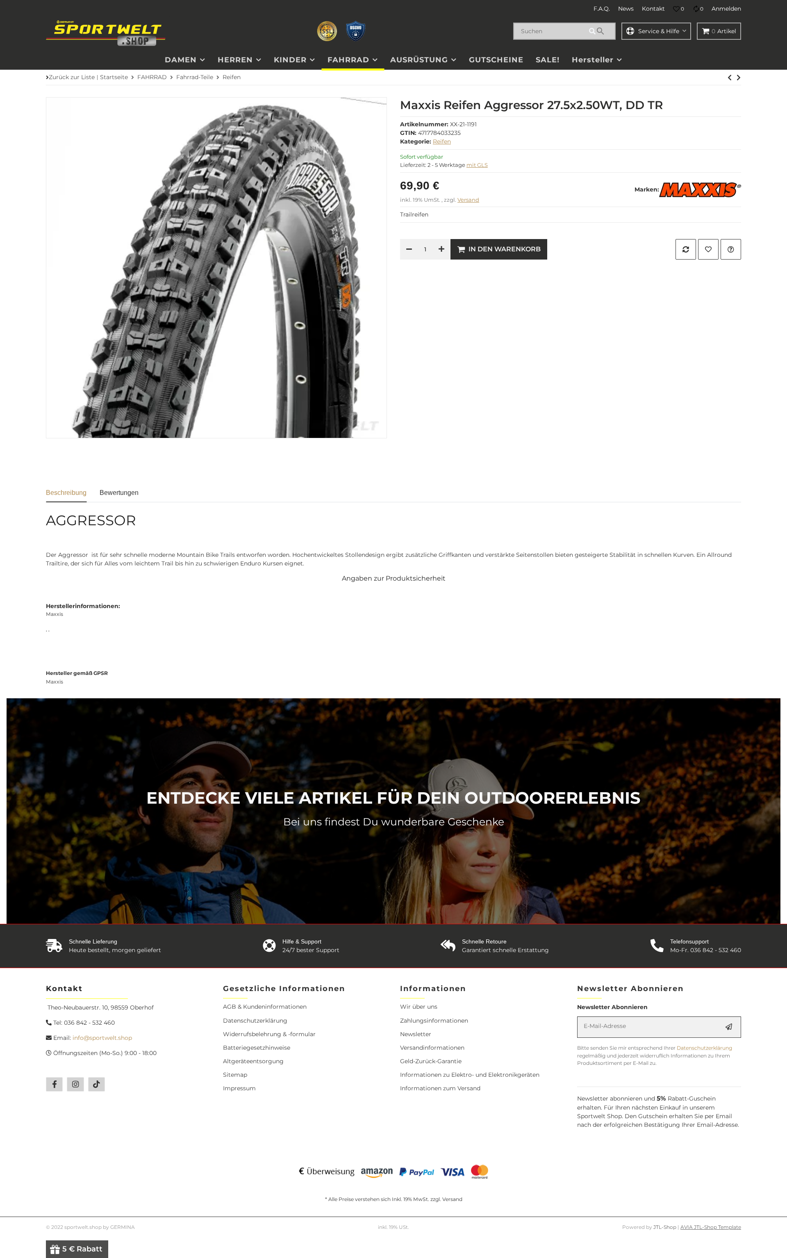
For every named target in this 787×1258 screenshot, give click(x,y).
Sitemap (235, 1074)
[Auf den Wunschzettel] (708, 249)
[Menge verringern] (409, 249)
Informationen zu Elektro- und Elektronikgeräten (469, 1074)
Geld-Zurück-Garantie (431, 1061)
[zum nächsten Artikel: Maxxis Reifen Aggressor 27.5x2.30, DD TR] (729, 77)
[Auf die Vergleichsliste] (686, 249)
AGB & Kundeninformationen (265, 1006)
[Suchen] (601, 31)
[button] (678, 9)
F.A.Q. (602, 8)
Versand (468, 199)
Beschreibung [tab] (66, 492)
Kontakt (653, 8)
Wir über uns (418, 1006)
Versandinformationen (432, 1047)
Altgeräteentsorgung (253, 1061)
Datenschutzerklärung (255, 1020)
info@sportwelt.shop (102, 1037)
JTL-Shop (665, 1227)
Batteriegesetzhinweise (256, 1047)
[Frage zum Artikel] (731, 249)
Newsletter (415, 1034)
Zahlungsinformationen (434, 1020)
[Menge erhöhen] (441, 249)
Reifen (442, 141)
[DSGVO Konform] (355, 31)
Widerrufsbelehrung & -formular (269, 1034)
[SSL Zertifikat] (327, 31)
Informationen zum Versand (440, 1088)
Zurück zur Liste (72, 77)
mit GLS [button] (477, 165)
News (626, 8)
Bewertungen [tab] (119, 492)
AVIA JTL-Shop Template (710, 1227)
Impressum (239, 1088)
